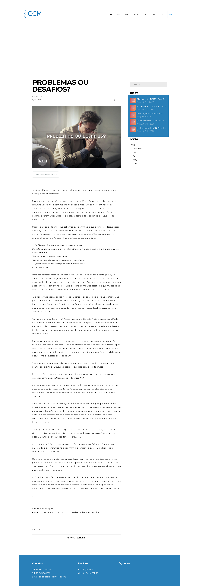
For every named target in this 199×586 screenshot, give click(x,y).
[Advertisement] (101, 57)
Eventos (136, 14)
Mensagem (47, 508)
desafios (95, 512)
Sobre (118, 14)
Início (110, 14)
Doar (145, 14)
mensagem (48, 512)
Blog (170, 14)
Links (162, 14)
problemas (84, 512)
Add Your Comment (76, 538)
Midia (127, 14)
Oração (153, 14)
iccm (57, 512)
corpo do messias (69, 512)
